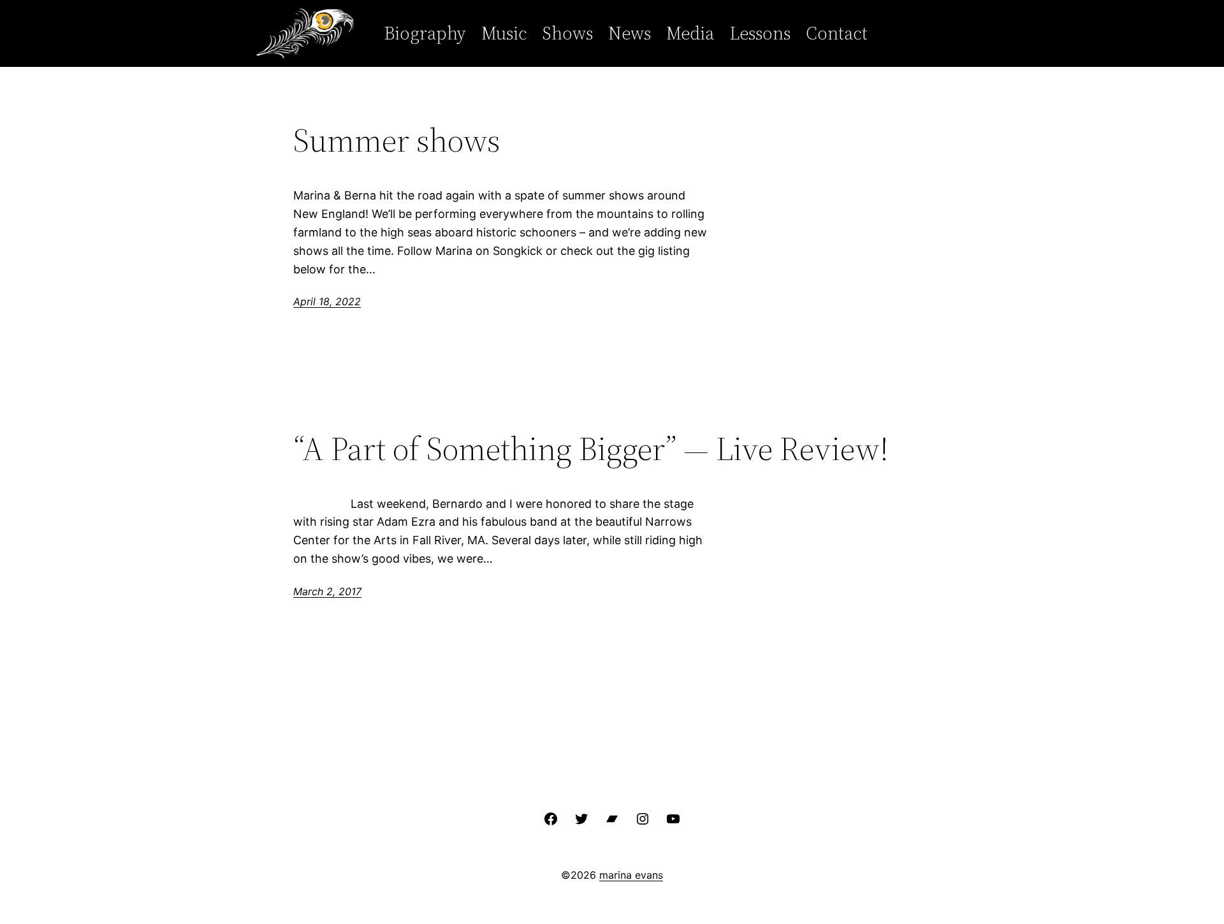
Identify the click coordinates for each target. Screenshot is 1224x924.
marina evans (631, 875)
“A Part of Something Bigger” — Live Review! (591, 449)
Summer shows (396, 140)
